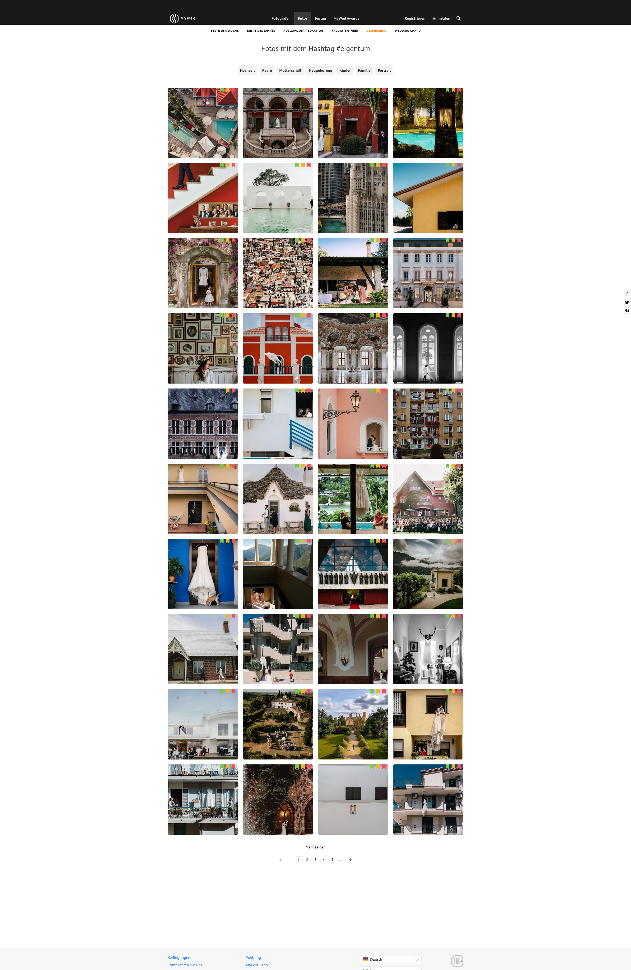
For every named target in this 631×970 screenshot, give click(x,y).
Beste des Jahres (261, 31)
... (340, 859)
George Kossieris (353, 187)
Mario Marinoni (278, 337)
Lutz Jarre (202, 413)
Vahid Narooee (278, 187)
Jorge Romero (353, 563)
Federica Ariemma (203, 488)
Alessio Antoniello (428, 187)
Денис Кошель (278, 112)
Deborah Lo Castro (203, 337)
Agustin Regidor (428, 112)
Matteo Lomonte (278, 638)
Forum (320, 18)
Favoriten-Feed (345, 31)
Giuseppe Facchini (353, 413)
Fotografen (281, 18)
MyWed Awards (346, 18)
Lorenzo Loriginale (428, 713)
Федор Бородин (203, 638)
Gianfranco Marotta (202, 262)
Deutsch (376, 959)
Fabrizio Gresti (353, 262)
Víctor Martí (203, 112)
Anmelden (441, 18)
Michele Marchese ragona (203, 187)
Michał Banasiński (278, 713)
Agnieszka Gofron (353, 337)
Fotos (303, 18)
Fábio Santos (428, 262)
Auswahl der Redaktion (303, 31)
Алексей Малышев (278, 563)
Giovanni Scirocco (353, 112)
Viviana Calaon (353, 488)
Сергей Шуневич (428, 488)
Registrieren (415, 18)
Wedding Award (408, 31)
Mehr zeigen (315, 847)
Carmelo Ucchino (277, 262)
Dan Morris (353, 713)
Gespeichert (377, 31)
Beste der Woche (224, 31)
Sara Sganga (428, 563)
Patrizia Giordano (428, 337)
